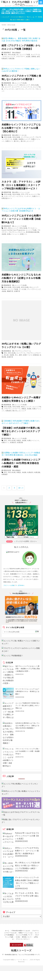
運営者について (27, 937)
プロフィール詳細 (8, 585)
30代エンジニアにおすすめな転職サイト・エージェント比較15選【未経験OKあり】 (21, 219)
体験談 (24, 409)
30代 (5, 54)
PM (3, 87)
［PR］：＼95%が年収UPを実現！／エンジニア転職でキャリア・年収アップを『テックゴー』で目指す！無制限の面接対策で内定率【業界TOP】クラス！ (21, 11)
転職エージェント (13, 234)
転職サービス (27, 355)
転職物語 (18, 52)
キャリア (8, 87)
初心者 (6, 355)
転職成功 (5, 58)
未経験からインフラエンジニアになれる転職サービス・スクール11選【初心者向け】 (21, 128)
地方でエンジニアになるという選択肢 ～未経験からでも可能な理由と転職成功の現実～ (27, 668)
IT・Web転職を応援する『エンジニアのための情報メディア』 (21, 954)
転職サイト (9, 141)
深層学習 (17, 291)
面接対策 (10, 357)
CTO (26, 194)
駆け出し (17, 141)
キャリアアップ (17, 87)
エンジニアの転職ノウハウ (24, 935)
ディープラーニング (34, 289)
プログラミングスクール (17, 232)
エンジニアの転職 (20, 83)
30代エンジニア (13, 85)
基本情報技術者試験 (32, 232)
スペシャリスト (9, 89)
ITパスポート (32, 228)
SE (17, 54)
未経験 (28, 56)
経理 (38, 56)
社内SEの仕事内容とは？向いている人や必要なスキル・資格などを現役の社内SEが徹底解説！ (27, 725)
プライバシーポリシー (23, 939)
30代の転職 (11, 54)
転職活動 (12, 58)
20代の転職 (7, 137)
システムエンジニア (8, 56)
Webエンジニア (26, 407)
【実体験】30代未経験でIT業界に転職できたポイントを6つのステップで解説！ (21, 431)
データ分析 (22, 289)
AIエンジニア (34, 287)
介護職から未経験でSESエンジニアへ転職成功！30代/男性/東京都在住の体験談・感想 (21, 463)
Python (4, 289)
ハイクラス (19, 196)
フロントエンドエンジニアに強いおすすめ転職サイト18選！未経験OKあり (27, 751)
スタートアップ (9, 196)
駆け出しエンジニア (27, 141)
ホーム (7, 930)
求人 (16, 355)
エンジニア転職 (25, 54)
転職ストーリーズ (21, 950)
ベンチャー (27, 196)
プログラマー (20, 56)
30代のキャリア (24, 85)
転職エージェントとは (22, 192)
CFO (22, 194)
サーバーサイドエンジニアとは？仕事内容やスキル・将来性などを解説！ (27, 691)
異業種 (33, 56)
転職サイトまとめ (20, 135)
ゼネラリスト (20, 89)
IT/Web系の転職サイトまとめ (21, 930)
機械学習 (10, 291)
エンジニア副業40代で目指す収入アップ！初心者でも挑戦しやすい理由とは (27, 705)
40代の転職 (25, 287)
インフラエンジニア (27, 137)
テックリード (29, 89)
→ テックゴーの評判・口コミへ (25, 541)
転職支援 (36, 355)
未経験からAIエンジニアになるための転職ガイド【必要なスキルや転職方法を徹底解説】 (21, 278)
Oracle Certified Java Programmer (13, 230)
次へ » (20, 488)
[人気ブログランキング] (28, 946)
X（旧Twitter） (20, 585)
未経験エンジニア (24, 139)
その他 (18, 937)
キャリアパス (35, 54)
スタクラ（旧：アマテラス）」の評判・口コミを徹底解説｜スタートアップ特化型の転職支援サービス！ (21, 185)
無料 (20, 355)
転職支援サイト (7, 198)
